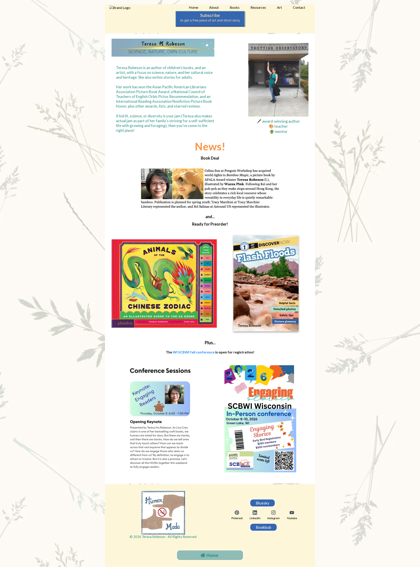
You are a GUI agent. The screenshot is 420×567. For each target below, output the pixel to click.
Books (235, 7)
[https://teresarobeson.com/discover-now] (266, 283)
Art (279, 7)
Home (193, 7)
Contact (299, 7)
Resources (258, 7)
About (214, 7)
